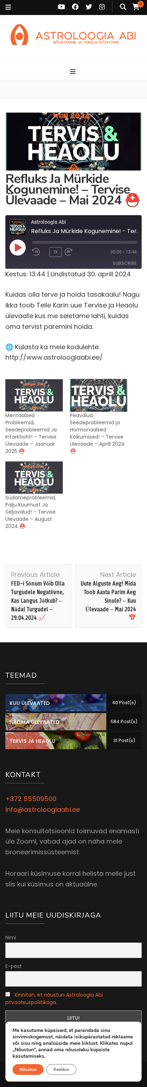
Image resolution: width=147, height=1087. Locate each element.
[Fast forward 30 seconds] (79, 252)
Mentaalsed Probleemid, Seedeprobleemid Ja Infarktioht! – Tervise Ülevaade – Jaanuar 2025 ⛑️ (31, 433)
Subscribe (125, 263)
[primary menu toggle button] (73, 71)
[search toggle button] (123, 7)
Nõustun (28, 1069)
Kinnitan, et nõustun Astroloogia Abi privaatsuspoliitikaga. (54, 998)
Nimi (10, 937)
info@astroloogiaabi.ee (42, 809)
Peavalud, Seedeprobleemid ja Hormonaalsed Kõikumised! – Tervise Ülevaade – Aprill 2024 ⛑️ (97, 433)
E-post (13, 966)
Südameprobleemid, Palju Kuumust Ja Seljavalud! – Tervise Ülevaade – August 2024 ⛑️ (30, 512)
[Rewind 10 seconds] (39, 252)
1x (55, 252)
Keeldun (61, 1069)
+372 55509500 (30, 798)
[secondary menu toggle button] (8, 7)
